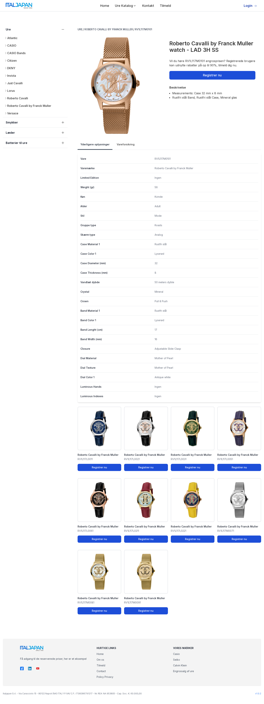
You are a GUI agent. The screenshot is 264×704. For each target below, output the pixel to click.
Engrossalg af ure (183, 671)
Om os (100, 659)
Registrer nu (212, 75)
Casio (176, 653)
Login (248, 6)
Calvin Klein (180, 665)
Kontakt (148, 6)
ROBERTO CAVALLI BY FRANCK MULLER (108, 29)
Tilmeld (165, 6)
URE (80, 29)
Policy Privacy (105, 676)
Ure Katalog (124, 6)
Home (104, 6)
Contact (101, 671)
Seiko (176, 659)
